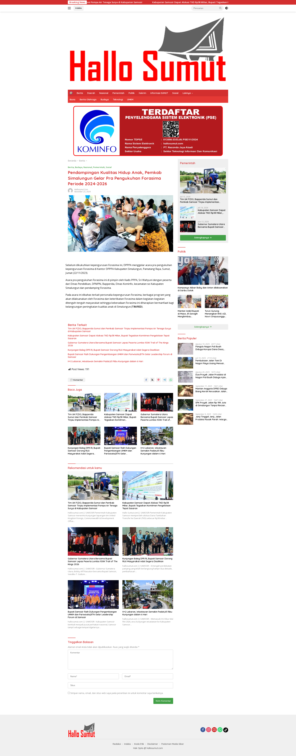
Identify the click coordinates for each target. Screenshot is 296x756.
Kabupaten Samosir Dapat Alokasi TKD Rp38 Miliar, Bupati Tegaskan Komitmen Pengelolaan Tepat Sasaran (168, 2)
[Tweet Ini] (152, 380)
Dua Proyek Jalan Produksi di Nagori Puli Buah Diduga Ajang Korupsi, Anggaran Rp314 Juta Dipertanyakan (211, 376)
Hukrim (142, 93)
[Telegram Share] (164, 380)
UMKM (130, 99)
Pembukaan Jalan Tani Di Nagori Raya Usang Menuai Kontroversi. (209, 362)
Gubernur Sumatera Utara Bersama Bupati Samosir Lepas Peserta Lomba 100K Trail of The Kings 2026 (118, 344)
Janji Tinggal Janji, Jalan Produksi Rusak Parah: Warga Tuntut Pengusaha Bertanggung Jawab (211, 418)
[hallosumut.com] (148, 50)
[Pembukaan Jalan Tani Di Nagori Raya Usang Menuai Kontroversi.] (185, 363)
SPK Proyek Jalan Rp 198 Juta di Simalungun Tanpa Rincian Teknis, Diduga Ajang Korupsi (210, 404)
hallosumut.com (81, 189)
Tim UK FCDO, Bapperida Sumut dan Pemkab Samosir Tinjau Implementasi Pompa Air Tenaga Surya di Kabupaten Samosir (119, 330)
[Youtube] (214, 730)
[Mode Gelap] (226, 8)
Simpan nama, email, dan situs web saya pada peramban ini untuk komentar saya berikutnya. (116, 693)
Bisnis (72, 99)
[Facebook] (202, 730)
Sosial (175, 93)
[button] (220, 8)
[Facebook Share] (146, 380)
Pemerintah (118, 93)
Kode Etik (139, 744)
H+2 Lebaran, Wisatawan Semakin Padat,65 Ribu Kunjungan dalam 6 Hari (105, 361)
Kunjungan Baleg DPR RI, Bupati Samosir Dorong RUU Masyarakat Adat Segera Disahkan (113, 350)
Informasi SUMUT (159, 93)
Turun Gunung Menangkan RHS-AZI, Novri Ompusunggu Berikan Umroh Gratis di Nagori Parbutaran (216, 314)
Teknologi (118, 99)
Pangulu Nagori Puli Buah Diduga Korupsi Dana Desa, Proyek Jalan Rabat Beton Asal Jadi (211, 348)
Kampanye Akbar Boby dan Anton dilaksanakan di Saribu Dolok (203, 289)
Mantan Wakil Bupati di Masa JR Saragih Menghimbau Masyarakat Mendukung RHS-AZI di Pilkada (189, 314)
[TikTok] (225, 729)
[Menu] (70, 8)
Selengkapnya (202, 237)
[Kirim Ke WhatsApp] (171, 380)
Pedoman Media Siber (172, 744)
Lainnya (187, 93)
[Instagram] (208, 730)
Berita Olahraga (88, 99)
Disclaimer (152, 744)
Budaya (105, 99)
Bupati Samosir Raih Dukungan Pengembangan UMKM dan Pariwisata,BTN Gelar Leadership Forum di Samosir (120, 355)
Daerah (91, 93)
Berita (80, 93)
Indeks (78, 8)
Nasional (103, 93)
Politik (132, 93)
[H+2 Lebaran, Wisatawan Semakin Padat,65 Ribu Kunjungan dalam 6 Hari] (157, 436)
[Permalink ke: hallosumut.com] (70, 190)
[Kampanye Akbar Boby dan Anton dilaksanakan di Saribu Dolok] (203, 270)
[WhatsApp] (220, 730)
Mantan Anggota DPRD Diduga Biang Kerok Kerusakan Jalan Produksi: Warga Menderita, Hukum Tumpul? (211, 390)
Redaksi (117, 744)
